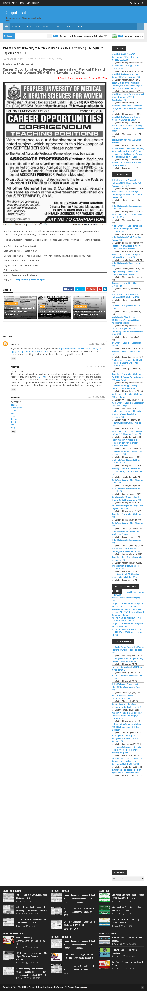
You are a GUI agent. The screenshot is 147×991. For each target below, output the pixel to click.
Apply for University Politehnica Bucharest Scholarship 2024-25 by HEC (30, 940)
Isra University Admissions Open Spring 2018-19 (126, 344)
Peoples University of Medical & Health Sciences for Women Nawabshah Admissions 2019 (126, 414)
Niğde (14, 404)
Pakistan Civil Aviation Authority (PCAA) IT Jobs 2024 (125, 921)
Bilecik (14, 421)
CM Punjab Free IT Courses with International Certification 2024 (64, 35)
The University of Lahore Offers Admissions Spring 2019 (128, 593)
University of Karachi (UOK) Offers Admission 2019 (124, 284)
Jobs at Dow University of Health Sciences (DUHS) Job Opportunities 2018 (90, 313)
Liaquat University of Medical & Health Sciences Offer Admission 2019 (126, 273)
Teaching (58, 58)
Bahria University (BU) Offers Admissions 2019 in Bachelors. (127, 395)
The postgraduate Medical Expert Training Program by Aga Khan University (127, 660)
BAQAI (42, 307)
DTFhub (43, 376)
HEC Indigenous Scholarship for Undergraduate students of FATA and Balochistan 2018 (125, 738)
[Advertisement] (128, 824)
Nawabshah (30, 58)
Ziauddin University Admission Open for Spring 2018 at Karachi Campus (126, 247)
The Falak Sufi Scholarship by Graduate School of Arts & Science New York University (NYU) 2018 (126, 749)
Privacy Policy (25, 3)
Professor (41, 58)
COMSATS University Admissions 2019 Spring (126, 307)
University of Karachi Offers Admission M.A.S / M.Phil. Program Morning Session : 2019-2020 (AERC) (127, 377)
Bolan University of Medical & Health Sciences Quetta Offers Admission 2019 (126, 498)
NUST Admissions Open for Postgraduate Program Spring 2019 (127, 507)
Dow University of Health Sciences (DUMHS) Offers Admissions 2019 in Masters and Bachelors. (125, 320)
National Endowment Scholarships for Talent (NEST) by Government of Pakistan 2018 (127, 686)
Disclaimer (35, 3)
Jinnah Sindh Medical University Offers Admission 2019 (126, 490)
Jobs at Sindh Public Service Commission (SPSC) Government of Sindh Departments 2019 (20, 311)
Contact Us (6, 3)
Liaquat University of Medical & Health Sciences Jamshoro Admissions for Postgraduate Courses (126, 442)
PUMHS (50, 58)
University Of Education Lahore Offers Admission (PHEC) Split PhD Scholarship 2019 (127, 471)
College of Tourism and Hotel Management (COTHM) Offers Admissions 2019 (127, 605)
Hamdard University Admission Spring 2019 (126, 599)
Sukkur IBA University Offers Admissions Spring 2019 (127, 207)
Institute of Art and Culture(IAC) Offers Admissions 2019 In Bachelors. (126, 619)
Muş (13, 427)
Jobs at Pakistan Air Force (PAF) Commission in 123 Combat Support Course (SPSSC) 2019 (125, 57)
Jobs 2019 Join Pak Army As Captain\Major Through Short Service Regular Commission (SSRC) (128, 128)
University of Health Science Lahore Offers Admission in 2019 (127, 558)
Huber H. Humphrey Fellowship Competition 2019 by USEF (123, 697)
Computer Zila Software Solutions (69, 987)
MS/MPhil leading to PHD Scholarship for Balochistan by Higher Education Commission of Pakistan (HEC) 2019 (127, 761)
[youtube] (142, 3)
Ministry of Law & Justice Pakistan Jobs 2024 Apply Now (126, 908)
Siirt (13, 424)
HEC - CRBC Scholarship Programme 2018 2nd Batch (127, 677)
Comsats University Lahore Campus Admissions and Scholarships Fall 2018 (126, 705)
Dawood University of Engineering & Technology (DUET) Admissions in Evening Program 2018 (127, 194)
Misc (69, 26)
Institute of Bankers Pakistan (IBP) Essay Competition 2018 (127, 668)
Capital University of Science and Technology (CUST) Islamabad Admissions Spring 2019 (127, 331)
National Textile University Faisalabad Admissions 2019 (125, 567)
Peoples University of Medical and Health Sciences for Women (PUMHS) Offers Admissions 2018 (127, 362)
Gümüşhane (16, 407)
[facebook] (127, 3)
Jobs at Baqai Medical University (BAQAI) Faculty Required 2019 (55, 313)
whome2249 (15, 344)
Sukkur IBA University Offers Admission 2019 (126, 541)
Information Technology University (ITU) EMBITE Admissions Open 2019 (126, 387)
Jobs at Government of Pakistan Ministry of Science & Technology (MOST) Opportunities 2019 (128, 96)
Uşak (13, 410)
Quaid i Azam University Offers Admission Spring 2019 (127, 481)
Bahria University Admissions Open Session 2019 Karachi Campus (128, 404)
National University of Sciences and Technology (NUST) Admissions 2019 (125, 296)
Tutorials (58, 26)
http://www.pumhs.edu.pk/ (30, 279)
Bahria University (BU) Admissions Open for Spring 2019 (127, 216)
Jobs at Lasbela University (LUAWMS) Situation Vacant (125, 67)
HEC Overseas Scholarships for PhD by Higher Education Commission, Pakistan (126, 771)
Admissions (17, 26)
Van (13, 413)
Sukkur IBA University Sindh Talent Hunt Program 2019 (126, 238)
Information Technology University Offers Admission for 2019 (127, 453)
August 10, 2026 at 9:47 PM (96, 397)
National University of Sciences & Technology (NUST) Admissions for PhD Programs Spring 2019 (126, 183)
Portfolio (80, 26)
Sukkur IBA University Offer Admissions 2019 (126, 264)
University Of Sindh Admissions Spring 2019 (126, 353)
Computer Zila (16, 12)
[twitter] (138, 3)
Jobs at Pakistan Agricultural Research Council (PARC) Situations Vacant (126, 118)
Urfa (13, 416)
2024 (35, 36)
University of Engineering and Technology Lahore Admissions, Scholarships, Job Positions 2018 (127, 715)
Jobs (29, 26)
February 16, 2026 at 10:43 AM (95, 366)
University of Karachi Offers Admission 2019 (126, 515)
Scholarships (42, 26)
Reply (13, 358)
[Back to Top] (142, 987)
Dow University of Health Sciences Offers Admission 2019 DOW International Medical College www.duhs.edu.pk (128, 612)
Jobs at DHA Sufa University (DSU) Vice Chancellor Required (126, 164)
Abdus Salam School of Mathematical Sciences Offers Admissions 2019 (125, 576)
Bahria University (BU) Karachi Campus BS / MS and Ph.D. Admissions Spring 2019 (127, 433)
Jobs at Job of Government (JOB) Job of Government (126, 141)
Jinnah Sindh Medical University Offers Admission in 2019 (126, 461)
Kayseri (14, 419)
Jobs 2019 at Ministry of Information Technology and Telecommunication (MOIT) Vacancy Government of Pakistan (127, 85)
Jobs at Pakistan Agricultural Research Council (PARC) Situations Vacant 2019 (126, 75)
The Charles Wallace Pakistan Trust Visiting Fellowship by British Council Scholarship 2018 (128, 649)
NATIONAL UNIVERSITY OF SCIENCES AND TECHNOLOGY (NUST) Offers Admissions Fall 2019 (127, 632)
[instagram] (131, 3)
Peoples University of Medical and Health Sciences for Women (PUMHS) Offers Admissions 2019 (127, 228)
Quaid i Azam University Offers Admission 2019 (127, 524)
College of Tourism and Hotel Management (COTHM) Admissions (127, 625)
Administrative (11, 304)
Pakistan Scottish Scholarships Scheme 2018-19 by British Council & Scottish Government (126, 727)
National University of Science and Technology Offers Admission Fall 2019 (126, 550)
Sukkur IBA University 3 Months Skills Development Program (125, 533)
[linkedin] (134, 3)
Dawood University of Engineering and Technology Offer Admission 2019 (126, 256)
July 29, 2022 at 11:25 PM (97, 344)
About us (15, 3)
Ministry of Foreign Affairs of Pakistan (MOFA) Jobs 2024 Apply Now (128, 896)
